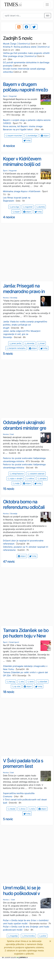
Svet (12, 434)
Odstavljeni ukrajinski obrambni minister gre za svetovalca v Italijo (24, 428)
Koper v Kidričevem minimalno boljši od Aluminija (22, 164)
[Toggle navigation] (47, 4)
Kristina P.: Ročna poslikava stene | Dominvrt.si (26, 46)
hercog (11, 681)
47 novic (9, 561)
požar (43, 936)
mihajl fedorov (17, 474)
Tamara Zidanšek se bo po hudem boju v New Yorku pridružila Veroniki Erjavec (26, 639)
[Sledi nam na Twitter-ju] (34, 26)
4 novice (9, 146)
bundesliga (32, 135)
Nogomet (13, 96)
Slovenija (13, 298)
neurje (12, 809)
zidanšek (43, 681)
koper (17, 212)
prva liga (15, 207)
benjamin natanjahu (16, 348)
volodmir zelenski (36, 474)
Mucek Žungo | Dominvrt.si (16, 43)
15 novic (8, 489)
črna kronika (29, 936)
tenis (31, 681)
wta (22, 681)
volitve (31, 478)
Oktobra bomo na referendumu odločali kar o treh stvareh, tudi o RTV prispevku (26, 510)
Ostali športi (14, 642)
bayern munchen (14, 135)
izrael (42, 343)
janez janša (16, 343)
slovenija (30, 343)
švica (22, 809)
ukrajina (42, 478)
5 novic (8, 353)
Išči (47, 15)
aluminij (41, 207)
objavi (46, 135)
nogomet (28, 207)
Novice (6, 298)
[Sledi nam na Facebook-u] (26, 26)
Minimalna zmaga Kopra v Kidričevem (21, 191)
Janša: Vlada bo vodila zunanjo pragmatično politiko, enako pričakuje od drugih (25, 324)
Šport (5, 96)
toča (33, 809)
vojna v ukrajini (16, 478)
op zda (17, 686)
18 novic (8, 692)
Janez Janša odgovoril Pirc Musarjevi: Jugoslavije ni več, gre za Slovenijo (22, 334)
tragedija (14, 936)
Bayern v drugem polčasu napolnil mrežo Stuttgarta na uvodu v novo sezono (25, 92)
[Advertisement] (27, 252)
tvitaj (28, 140)
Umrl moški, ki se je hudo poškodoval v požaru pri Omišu (21, 893)
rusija (16, 483)
